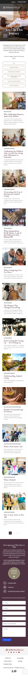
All (14, 63)
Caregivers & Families (14, 71)
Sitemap (20, 661)
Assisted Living (14, 67)
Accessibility (20, 658)
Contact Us (11, 587)
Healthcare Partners (14, 81)
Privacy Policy (7, 661)
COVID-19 (8, 658)
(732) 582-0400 (22, 2)
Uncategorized (14, 85)
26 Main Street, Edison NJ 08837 (16, 591)
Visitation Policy (8, 664)
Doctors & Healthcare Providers (14, 76)
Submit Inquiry (7, 639)
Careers (13, 2)
